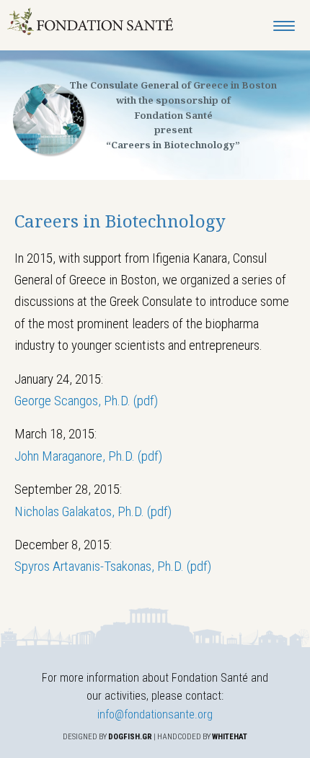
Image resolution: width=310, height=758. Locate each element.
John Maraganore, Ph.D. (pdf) (88, 456)
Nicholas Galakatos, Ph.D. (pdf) (93, 511)
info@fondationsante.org (155, 714)
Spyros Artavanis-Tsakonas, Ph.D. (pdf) (112, 566)
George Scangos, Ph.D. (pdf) (86, 400)
